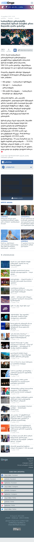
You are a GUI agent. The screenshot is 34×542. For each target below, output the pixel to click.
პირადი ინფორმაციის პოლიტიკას (16, 524)
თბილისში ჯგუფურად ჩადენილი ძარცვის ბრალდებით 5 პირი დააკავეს (17, 448)
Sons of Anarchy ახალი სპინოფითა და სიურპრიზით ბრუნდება (17, 364)
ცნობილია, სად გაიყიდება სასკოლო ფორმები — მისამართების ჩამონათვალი (17, 408)
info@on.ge (15, 517)
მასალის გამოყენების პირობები (25, 465)
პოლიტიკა (10, 18)
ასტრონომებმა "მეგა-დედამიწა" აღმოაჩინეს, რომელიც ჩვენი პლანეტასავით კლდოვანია (17, 317)
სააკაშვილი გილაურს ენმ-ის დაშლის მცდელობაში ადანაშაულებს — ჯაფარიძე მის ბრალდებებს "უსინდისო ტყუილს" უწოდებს (17, 439)
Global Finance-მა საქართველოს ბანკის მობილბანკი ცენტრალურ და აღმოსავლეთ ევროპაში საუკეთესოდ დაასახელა (17, 429)
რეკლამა (31, 460)
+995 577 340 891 (24, 517)
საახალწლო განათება (7, 157)
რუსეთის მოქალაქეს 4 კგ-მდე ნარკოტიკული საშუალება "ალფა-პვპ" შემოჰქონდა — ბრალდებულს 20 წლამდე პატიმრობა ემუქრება (17, 346)
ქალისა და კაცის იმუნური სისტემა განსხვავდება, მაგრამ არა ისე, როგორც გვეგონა (17, 264)
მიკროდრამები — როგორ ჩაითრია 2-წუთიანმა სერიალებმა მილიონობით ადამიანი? (17, 282)
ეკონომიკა (3, 18)
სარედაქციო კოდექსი (27, 463)
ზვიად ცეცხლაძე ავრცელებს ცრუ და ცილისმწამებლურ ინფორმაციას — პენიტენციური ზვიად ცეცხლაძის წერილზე (17, 327)
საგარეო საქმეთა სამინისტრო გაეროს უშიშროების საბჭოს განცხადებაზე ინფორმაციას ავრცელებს (17, 400)
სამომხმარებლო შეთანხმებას (16, 522)
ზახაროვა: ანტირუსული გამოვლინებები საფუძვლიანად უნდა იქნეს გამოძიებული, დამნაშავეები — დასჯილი (10, 239)
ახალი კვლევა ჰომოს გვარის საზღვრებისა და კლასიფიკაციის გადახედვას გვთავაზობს (17, 382)
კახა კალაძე (25, 155)
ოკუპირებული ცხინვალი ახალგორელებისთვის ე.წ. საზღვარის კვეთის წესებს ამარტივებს (17, 290)
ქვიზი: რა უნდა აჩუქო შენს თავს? (17, 308)
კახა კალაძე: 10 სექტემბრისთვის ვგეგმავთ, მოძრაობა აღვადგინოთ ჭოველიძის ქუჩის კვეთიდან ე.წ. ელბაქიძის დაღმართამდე (17, 418)
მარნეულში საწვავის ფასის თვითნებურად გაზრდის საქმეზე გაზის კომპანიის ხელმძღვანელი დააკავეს (10, 214)
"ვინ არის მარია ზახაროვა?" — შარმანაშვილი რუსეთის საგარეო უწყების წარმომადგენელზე (17, 336)
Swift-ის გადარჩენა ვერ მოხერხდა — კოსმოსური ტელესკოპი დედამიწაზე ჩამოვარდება (17, 373)
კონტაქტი (31, 467)
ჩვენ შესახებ (30, 458)
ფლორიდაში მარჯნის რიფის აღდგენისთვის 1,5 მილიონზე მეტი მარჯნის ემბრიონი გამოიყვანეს (17, 355)
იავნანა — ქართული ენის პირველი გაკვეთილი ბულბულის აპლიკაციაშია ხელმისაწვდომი (17, 299)
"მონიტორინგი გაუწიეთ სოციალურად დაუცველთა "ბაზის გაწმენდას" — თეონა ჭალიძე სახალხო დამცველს (17, 391)
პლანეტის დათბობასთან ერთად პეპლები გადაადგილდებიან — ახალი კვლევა (17, 273)
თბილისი (17, 18)
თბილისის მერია (15, 155)
